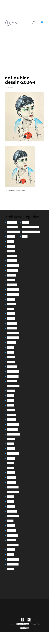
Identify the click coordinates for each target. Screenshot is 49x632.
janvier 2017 (11, 530)
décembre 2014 (13, 559)
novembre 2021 (13, 376)
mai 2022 (10, 352)
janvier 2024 (12, 285)
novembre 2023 (13, 294)
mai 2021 (10, 400)
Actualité (25, 222)
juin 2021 (10, 395)
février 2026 (12, 222)
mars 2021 (11, 410)
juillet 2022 (11, 342)
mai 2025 (10, 241)
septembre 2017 (13, 516)
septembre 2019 (13, 453)
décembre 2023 (13, 289)
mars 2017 (11, 525)
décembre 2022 (13, 333)
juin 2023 (10, 309)
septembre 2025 (13, 232)
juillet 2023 (11, 304)
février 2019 (11, 477)
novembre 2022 (13, 337)
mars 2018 (11, 506)
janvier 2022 (12, 366)
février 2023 (12, 323)
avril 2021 (10, 405)
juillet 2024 (11, 275)
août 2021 (11, 391)
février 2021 (11, 415)
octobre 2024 (12, 270)
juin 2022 (10, 347)
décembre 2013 (13, 564)
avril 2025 (11, 246)
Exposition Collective (30, 227)
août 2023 (11, 299)
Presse (24, 236)
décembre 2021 (13, 371)
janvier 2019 (11, 482)
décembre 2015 (13, 545)
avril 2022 (11, 357)
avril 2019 (10, 468)
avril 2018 (10, 501)
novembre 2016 (12, 535)
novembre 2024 (13, 265)
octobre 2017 (12, 511)
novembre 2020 (13, 424)
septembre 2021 (13, 386)
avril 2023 (11, 313)
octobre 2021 (12, 381)
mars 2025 (11, 251)
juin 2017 (10, 521)
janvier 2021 (11, 419)
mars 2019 (11, 472)
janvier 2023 (12, 328)
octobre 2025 (12, 227)
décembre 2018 (13, 487)
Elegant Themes (22, 624)
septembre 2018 (13, 492)
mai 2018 (10, 496)
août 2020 (11, 439)
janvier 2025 (12, 260)
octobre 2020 (12, 429)
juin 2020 (10, 443)
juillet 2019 (11, 458)
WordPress (24, 628)
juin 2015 (10, 554)
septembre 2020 (13, 434)
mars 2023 (11, 318)
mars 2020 (11, 448)
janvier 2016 (11, 540)
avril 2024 (11, 280)
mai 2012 (10, 569)
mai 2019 (10, 463)
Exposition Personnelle (31, 232)
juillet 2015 (11, 549)
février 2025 (12, 256)
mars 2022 (11, 362)
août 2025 (11, 236)
